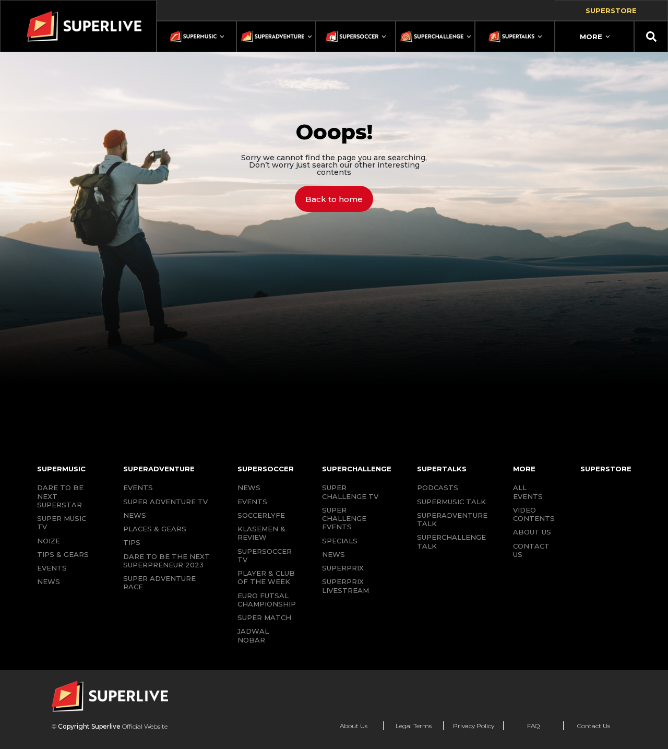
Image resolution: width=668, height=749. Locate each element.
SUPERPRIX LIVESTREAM (345, 585)
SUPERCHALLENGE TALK (451, 541)
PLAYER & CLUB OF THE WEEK (266, 577)
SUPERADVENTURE (159, 469)
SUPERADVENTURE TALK (452, 519)
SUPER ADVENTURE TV (165, 501)
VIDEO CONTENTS (534, 514)
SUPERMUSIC (61, 469)
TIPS (131, 542)
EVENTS (52, 568)
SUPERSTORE (605, 469)
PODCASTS (437, 487)
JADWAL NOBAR (253, 635)
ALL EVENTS (528, 491)
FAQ (533, 726)
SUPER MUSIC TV (61, 522)
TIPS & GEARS (63, 554)
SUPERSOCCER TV (264, 555)
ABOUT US (532, 532)
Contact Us (593, 726)
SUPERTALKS (442, 469)
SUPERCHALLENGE (356, 469)
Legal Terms (414, 726)
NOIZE (48, 541)
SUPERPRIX (343, 568)
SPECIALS (339, 541)
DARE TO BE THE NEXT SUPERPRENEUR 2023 (166, 560)
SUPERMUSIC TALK (451, 501)
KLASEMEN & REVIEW (261, 533)
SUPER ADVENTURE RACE (159, 582)
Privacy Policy (473, 726)
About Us (353, 726)
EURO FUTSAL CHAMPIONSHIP (266, 599)
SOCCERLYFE (261, 515)
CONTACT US (531, 550)
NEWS (48, 581)
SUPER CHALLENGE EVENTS (344, 518)
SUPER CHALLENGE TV (350, 491)
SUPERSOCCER (265, 469)
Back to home (334, 199)
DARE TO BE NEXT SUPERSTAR (60, 496)
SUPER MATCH (264, 617)
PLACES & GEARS (154, 529)
